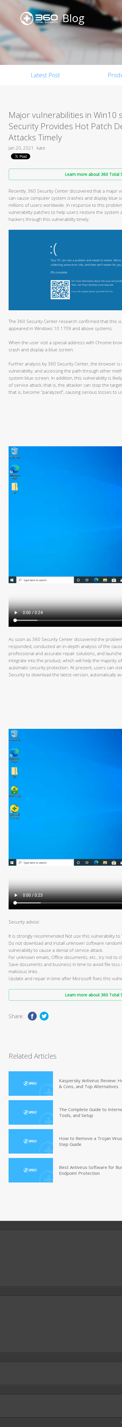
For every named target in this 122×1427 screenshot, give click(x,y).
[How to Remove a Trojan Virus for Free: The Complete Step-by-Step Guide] (31, 1141)
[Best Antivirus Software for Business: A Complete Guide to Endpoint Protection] (31, 1170)
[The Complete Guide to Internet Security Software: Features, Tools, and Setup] (31, 1112)
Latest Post (45, 75)
